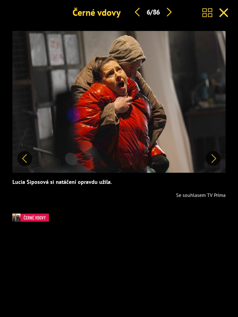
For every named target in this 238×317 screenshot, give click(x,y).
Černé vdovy (97, 12)
